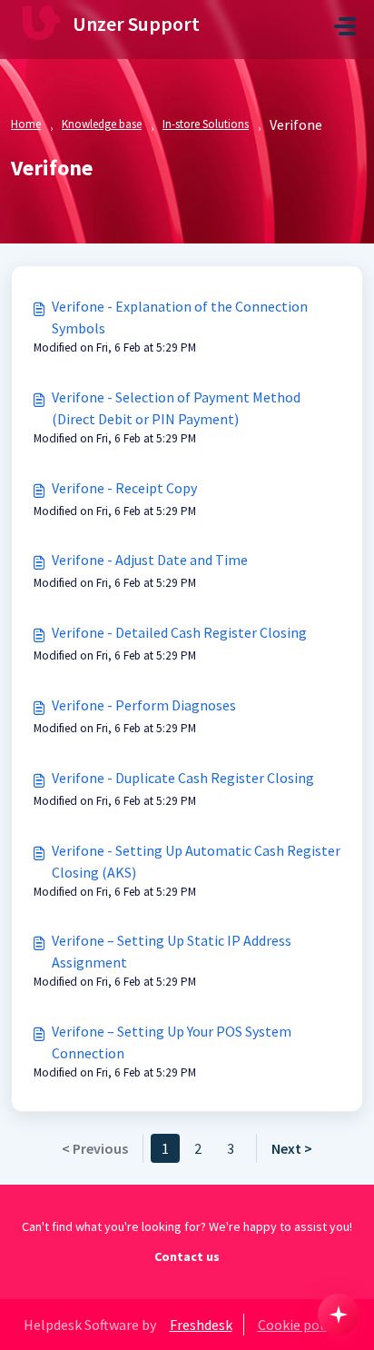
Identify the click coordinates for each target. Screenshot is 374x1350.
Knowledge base (102, 124)
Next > (291, 1148)
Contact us (187, 1256)
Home (26, 124)
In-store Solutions (205, 124)
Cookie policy (299, 1324)
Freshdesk (201, 1324)
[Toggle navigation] (345, 26)
